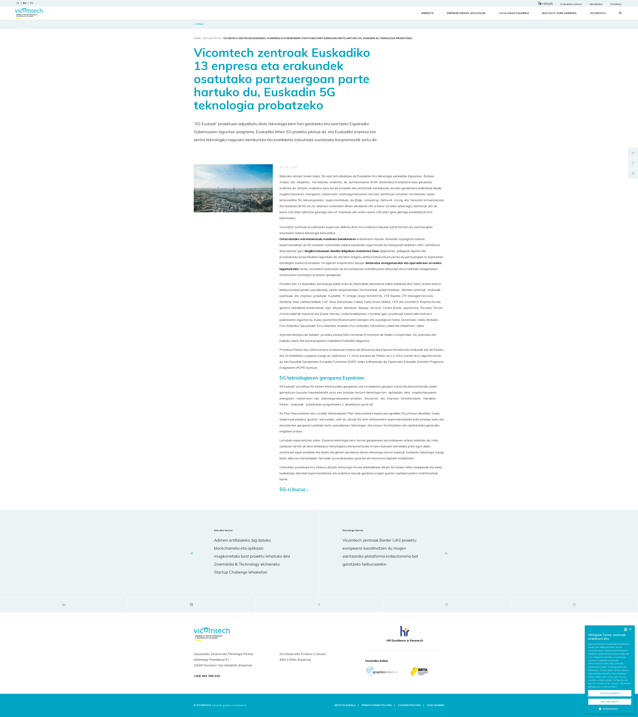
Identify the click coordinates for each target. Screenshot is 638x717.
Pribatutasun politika (377, 705)
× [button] (630, 629)
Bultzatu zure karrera (559, 13)
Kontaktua (615, 4)
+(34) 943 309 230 (207, 676)
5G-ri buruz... (294, 489)
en (31, 3)
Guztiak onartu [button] (610, 693)
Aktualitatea (596, 4)
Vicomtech (598, 13)
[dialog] (610, 669)
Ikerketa (427, 13)
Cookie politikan (609, 686)
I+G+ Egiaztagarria (514, 13)
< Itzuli (198, 24)
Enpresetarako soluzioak (466, 13)
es (18, 3)
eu (24, 3)
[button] (609, 708)
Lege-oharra (435, 705)
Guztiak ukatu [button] (610, 701)
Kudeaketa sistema (571, 4)
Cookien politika (409, 705)
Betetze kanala (345, 705)
